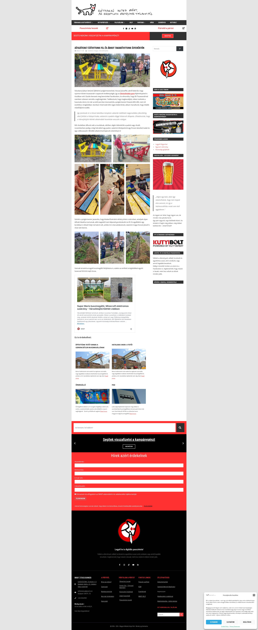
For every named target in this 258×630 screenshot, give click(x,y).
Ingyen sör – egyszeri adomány (126, 587)
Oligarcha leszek (124, 581)
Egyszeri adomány (162, 147)
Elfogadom (213, 622)
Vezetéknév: (79, 461)
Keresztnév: (79, 470)
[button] (254, 595)
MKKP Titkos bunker (83, 578)
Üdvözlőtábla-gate (127, 93)
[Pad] (129, 403)
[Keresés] (180, 427)
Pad (113, 385)
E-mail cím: (79, 478)
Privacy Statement (235, 626)
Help (131, 22)
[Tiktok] (129, 28)
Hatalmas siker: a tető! (122, 345)
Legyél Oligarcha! (161, 144)
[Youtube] (132, 28)
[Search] (179, 48)
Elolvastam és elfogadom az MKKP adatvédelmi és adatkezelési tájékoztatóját (106, 494)
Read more (103, 411)
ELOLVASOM (148, 506)
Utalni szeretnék (124, 596)
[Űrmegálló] (92, 403)
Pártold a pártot (165, 28)
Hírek (152, 22)
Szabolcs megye (93, 51)
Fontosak (140, 22)
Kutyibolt (173, 22)
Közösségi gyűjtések (162, 149)
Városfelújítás (103, 51)
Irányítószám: (80, 486)
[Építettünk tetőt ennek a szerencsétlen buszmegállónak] (92, 368)
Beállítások (247, 622)
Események (162, 22)
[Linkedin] (135, 28)
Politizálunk (118, 22)
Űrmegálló (81, 385)
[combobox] (125, 427)
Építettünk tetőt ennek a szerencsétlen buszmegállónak (90, 346)
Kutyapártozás (103, 22)
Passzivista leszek (89, 28)
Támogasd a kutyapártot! (82, 22)
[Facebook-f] (123, 28)
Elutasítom (230, 622)
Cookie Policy (225, 626)
